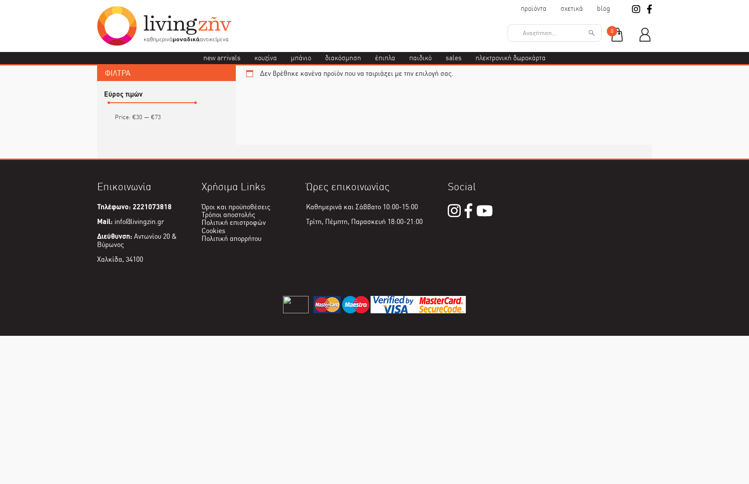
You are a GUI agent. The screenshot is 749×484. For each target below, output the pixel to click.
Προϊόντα (534, 8)
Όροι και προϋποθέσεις (236, 207)
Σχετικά (571, 8)
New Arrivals (222, 58)
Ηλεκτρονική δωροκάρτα (510, 58)
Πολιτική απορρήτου (231, 238)
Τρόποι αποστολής (228, 215)
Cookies (213, 231)
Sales (454, 58)
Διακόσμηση (343, 58)
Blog (603, 8)
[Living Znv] (164, 43)
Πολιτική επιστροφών (234, 222)
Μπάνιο (301, 58)
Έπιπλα (385, 58)
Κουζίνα (265, 58)
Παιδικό (420, 58)
